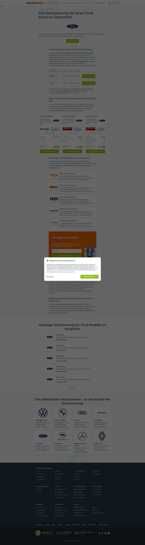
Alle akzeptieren (89, 276)
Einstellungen (50, 276)
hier (74, 272)
